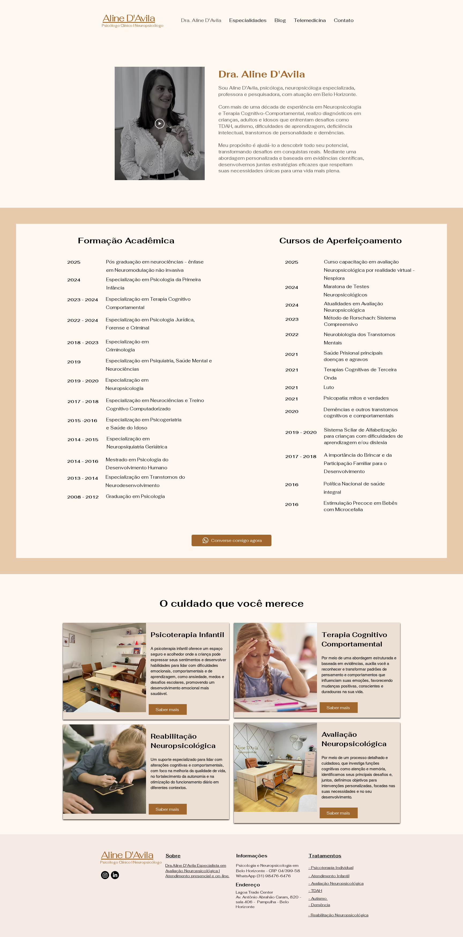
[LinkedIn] (115, 875)
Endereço (248, 885)
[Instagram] (105, 875)
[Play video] (160, 123)
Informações (252, 856)
